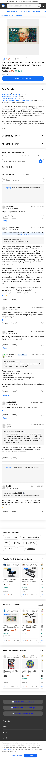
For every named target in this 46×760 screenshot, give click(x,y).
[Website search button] (38, 5)
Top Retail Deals (25, 11)
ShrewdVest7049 (13, 307)
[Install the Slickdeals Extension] (23, 702)
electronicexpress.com (24, 100)
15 (25, 640)
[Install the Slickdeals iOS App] (23, 713)
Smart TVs (30, 543)
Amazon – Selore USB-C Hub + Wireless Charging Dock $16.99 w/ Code (11, 580)
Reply (14, 217)
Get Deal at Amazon (23, 78)
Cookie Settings (16, 755)
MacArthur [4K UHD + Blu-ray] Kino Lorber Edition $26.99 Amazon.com (11, 672)
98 (6, 640)
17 (6, 594)
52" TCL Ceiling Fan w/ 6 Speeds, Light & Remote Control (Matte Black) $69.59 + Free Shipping (30, 626)
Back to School (12, 11)
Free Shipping (11, 537)
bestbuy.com (13, 96)
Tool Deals (36, 11)
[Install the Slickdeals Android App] (23, 708)
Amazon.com (6, 94)
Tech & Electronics (31, 537)
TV (6, 543)
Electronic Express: (8, 100)
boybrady (10, 206)
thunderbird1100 (12, 227)
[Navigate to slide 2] (24, 53)
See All (41, 559)
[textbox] (20, 161)
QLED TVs (9, 549)
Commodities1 (11, 355)
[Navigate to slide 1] (22, 53)
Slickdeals (4, 15)
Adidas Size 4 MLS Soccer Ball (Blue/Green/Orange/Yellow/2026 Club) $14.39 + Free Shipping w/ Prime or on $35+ (30, 672)
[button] (8, 59)
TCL (21, 549)
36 (25, 594)
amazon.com (16, 94)
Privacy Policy (6, 749)
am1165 (9, 425)
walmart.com (12, 98)
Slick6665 (10, 331)
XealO (8, 486)
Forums (11, 15)
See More (31, 549)
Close (30, 755)
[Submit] (4, 180)
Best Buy (5, 96)
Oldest (27, 174)
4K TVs (17, 543)
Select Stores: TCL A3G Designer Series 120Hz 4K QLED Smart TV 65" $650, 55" (11, 626)
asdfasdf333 (11, 402)
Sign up (9, 188)
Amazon (5, 591)
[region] (23, 750)
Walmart (4, 98)
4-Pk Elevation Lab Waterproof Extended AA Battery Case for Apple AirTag (30, 580)
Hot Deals (19, 15)
